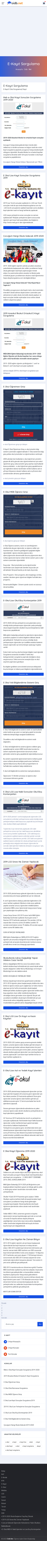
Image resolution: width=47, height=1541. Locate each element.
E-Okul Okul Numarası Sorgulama (16, 1388)
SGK (2, 1513)
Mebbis (4, 1490)
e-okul (17, 1446)
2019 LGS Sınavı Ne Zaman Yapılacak (15, 1520)
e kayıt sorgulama (28, 1446)
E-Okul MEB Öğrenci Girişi (13, 1394)
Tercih (3, 1507)
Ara (40, 1324)
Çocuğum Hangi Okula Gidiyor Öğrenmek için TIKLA (22, 162)
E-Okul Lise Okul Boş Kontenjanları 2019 (18, 1413)
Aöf (2, 1474)
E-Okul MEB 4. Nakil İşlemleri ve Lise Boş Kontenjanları (21, 1529)
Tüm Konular (12, 1354)
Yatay (3, 1510)
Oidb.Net (10, 1539)
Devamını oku (23, 167)
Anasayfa (19, 69)
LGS (2, 1494)
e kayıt (14, 1442)
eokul (31, 1442)
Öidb (25, 69)
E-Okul (3, 1487)
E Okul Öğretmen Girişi (12, 1382)
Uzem (3, 1497)
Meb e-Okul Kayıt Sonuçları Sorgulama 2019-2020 (21, 1370)
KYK (2, 1481)
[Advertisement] (23, 31)
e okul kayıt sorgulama (12, 1450)
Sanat (3, 1500)
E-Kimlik (4, 1477)
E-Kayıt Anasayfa (14, 1342)
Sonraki (4, 1318)
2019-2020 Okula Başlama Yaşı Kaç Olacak (17, 1516)
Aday (3, 1471)
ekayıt (39, 1446)
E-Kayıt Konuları (13, 1348)
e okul (7, 1442)
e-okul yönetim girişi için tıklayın (14, 478)
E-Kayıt (3, 1484)
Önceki (3, 1303)
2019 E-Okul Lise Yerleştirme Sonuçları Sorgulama (22, 1407)
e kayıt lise (23, 1442)
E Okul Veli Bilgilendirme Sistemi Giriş (17, 1419)
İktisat (3, 1503)
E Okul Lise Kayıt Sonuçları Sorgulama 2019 (19, 1400)
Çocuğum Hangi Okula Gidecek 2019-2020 (19, 1425)
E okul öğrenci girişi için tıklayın (14, 541)
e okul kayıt (9, 1446)
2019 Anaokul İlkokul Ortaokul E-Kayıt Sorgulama (21, 1376)
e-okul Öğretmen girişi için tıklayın (15, 444)
